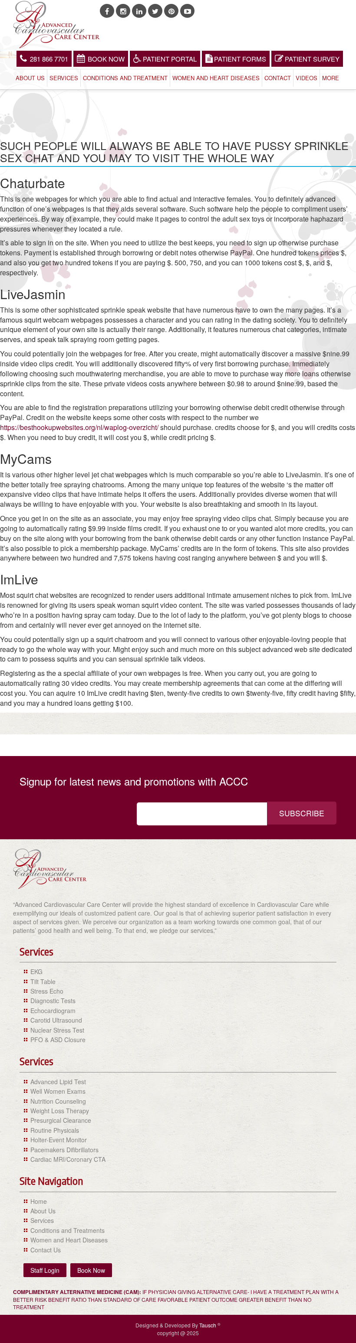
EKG (36, 971)
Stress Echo (46, 991)
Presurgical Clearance (60, 1120)
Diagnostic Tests (53, 1000)
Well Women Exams (58, 1091)
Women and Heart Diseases (216, 78)
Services (63, 78)
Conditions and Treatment (125, 78)
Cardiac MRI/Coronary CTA (67, 1159)
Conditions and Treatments (67, 1230)
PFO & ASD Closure (58, 1039)
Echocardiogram (53, 1010)
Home (38, 1201)
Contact (277, 78)
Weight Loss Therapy (59, 1110)
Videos (306, 78)
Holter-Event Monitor (58, 1139)
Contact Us (45, 1249)
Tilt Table (43, 981)
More (330, 78)
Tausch (208, 1325)
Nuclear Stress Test (57, 1030)
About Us (30, 78)
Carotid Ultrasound (56, 1020)
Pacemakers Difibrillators (64, 1149)
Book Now (106, 58)
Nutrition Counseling (58, 1101)
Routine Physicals (54, 1130)
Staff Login (44, 1270)
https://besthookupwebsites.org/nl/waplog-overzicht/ (79, 427)
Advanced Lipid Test (58, 1081)
